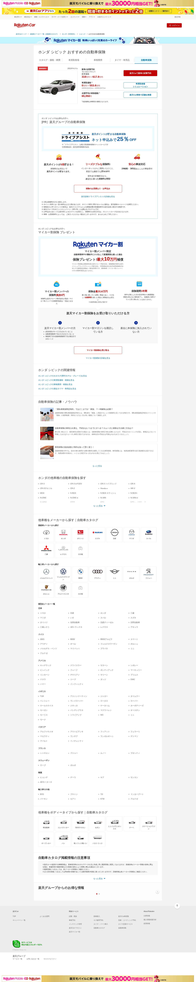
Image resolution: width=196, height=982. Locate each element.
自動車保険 (122, 928)
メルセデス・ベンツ (48, 648)
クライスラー (75, 665)
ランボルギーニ (106, 736)
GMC (133, 679)
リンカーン (44, 675)
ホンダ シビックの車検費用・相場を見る (55, 384)
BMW (72, 639)
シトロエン (44, 753)
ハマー (43, 684)
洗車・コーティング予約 (127, 920)
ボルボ (73, 765)
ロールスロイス (46, 705)
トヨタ (43, 613)
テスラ (43, 679)
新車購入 (97, 916)
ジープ (73, 679)
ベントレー (44, 701)
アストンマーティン (78, 696)
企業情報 (147, 916)
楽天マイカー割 (74, 932)
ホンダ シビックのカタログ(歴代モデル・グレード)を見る (62, 376)
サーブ (43, 765)
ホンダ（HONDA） (69, 34)
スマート (134, 639)
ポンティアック (106, 670)
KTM (102, 799)
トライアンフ (75, 715)
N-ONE (43, 498)
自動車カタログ (99, 928)
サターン (104, 665)
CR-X (133, 484)
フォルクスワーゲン (108, 644)
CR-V (42, 484)
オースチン (135, 710)
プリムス (134, 675)
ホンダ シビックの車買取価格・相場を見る (56, 380)
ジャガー (104, 696)
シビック (82, 34)
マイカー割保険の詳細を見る (98, 358)
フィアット (105, 731)
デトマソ (134, 736)
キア (102, 777)
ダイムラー (135, 696)
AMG (42, 639)
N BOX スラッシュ (108, 493)
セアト (73, 799)
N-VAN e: (134, 498)
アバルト (44, 741)
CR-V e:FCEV (76, 484)
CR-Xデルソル (46, 488)
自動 (146, 60)
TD (101, 794)
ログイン (176, 25)
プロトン (74, 794)
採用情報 (147, 923)
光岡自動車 (75, 622)
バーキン (44, 799)
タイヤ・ (122, 60)
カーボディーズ (137, 705)
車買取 (74, 60)
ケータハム (105, 705)
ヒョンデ (44, 777)
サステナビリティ (50, 959)
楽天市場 (177, 17)
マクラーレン (106, 710)
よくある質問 (44, 916)
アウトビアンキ (76, 731)
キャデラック (45, 665)
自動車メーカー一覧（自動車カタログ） (44, 34)
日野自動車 (135, 622)
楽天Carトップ (21, 34)
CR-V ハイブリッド (108, 484)
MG (101, 715)
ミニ (132, 648)
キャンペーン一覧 (19, 920)
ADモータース (46, 782)
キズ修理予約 (98, 920)
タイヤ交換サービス (125, 924)
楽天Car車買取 (123, 916)
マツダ (43, 618)
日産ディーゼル (106, 622)
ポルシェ (134, 644)
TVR (42, 696)
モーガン (44, 710)
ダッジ (103, 679)
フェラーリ (135, 731)
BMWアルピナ (106, 639)
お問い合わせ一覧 (33, 959)
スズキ (133, 618)
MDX (42, 493)
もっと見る (97, 466)
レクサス (104, 627)
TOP (14, 916)
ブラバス (104, 648)
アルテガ (44, 653)
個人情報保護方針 (150, 920)
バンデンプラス (76, 710)
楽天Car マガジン (75, 928)
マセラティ (44, 736)
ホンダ (103, 613)
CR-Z (72, 488)
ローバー (134, 701)
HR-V (133, 488)
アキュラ (134, 627)
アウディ (44, 644)
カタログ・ (49, 60)
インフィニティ (76, 684)
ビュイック (44, 670)
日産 (72, 613)
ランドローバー (76, 701)
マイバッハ (75, 648)
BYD (42, 794)
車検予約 (72, 920)
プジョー (74, 753)
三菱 (132, 613)
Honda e (104, 488)
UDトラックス (76, 627)
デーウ (73, 777)
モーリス (44, 715)
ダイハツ (44, 622)
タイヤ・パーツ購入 (101, 924)
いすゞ (73, 618)
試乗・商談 (73, 916)
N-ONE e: (74, 498)
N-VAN (103, 498)
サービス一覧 (17, 959)
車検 (98, 60)
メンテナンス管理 (75, 924)
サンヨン (134, 777)
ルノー (103, 753)
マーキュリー (136, 670)
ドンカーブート (137, 794)
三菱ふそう (44, 627)
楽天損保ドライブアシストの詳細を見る (98, 196)
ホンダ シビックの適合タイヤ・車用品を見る (57, 389)
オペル (73, 644)
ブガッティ (135, 753)
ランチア (74, 736)
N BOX (73, 493)
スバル (103, 618)
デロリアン (75, 675)
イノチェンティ (76, 741)
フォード (74, 670)
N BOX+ (134, 493)
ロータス (104, 701)
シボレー (134, 665)
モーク (43, 719)
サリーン (104, 675)
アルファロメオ (46, 731)
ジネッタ (74, 705)
